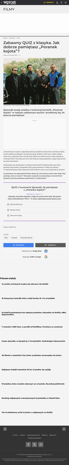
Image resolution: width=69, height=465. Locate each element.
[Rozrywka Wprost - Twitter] (34, 444)
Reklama (44, 435)
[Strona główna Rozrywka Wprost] (9, 2)
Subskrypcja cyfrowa (33, 435)
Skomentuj (52, 245)
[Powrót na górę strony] (64, 429)
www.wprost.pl (53, 460)
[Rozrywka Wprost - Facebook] (28, 444)
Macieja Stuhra (15, 210)
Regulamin (52, 435)
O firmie (15, 435)
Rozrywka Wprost (26, 238)
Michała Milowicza (16, 204)
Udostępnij (20, 245)
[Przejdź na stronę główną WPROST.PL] (1, 2)
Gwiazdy (14, 238)
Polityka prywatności (34, 438)
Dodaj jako (32, 257)
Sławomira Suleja (16, 215)
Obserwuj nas (32, 251)
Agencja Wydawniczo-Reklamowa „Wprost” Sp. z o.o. (38, 454)
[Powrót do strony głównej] (5, 429)
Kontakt (22, 435)
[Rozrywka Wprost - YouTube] (40, 444)
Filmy (8, 9)
